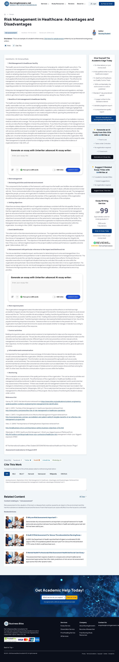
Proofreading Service (68, 633)
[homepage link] (5, 14)
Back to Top (8, 647)
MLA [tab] (13, 474)
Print (9, 46)
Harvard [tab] (31, 474)
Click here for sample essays (54, 39)
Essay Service (65, 626)
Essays (11, 14)
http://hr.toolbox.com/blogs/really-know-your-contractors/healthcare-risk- (31, 434)
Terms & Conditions (91, 654)
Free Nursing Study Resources (85, 634)
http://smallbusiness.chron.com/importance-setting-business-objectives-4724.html (35, 428)
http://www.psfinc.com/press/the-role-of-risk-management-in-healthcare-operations (35, 410)
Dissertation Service (68, 629)
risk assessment (11, 33)
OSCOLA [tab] (64, 474)
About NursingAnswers (87, 626)
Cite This (18, 46)
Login (94, 4)
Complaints (111, 654)
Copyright (99, 654)
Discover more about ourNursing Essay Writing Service (103, 118)
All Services (64, 636)
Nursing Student (104, 33)
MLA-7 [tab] (22, 474)
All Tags (82, 497)
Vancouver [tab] (42, 474)
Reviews (71, 4)
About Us (80, 4)
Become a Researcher (87, 629)
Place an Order (108, 4)
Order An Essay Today (102, 231)
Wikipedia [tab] (53, 474)
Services (44, 4)
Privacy (84, 654)
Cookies (105, 654)
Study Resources (58, 4)
